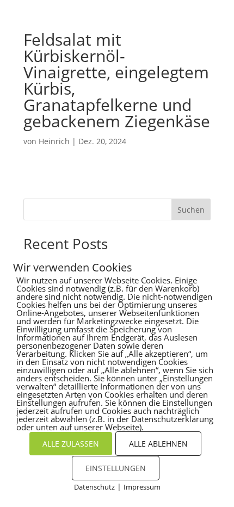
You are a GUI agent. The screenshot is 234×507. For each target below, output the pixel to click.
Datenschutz (94, 487)
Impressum (142, 487)
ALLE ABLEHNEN (158, 443)
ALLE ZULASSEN (70, 443)
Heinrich (54, 141)
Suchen (191, 210)
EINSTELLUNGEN (115, 468)
